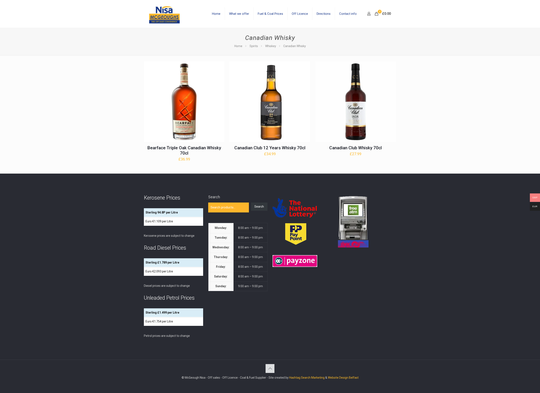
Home (238, 46)
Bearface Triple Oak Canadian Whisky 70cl (184, 150)
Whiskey (270, 46)
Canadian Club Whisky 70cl (355, 147)
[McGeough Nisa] (164, 13)
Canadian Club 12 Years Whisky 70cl (269, 147)
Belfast (354, 377)
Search (214, 197)
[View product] (218, 76)
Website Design (338, 377)
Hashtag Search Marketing (307, 377)
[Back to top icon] (270, 368)
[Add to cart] (218, 67)
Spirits (254, 46)
